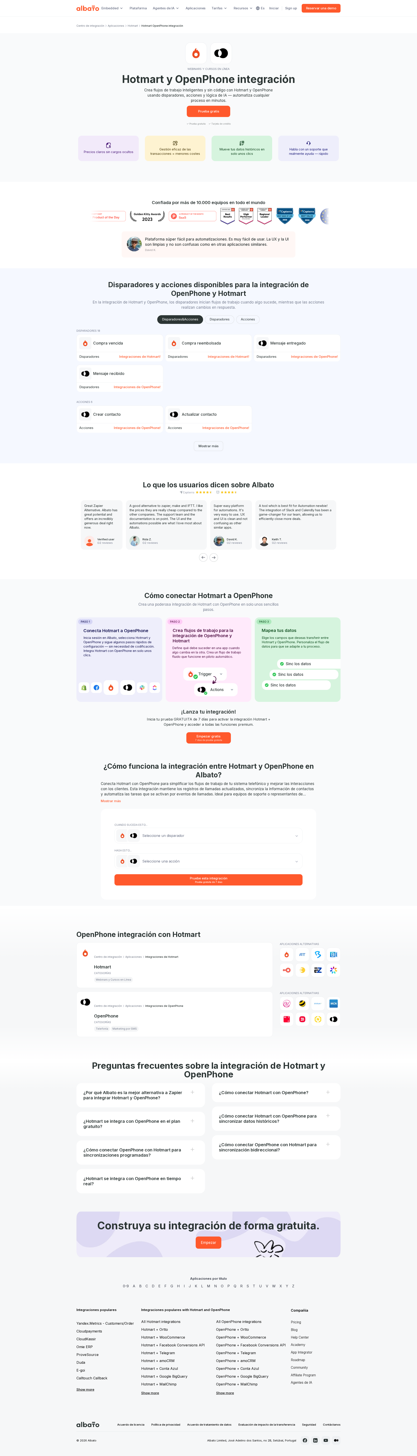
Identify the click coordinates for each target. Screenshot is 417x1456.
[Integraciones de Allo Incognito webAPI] (287, 1003)
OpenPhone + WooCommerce (241, 1337)
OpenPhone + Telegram (236, 1353)
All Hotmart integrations (160, 1321)
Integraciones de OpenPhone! (314, 357)
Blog (294, 1330)
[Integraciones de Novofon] (318, 1019)
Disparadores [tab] (220, 319)
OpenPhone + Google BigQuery (242, 1376)
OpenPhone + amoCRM (236, 1361)
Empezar (208, 1242)
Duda (80, 1362)
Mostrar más (208, 446)
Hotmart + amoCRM (158, 1361)
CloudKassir (86, 1339)
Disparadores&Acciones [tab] (180, 319)
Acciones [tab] (248, 319)
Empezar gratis (208, 737)
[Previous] (203, 557)
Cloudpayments (89, 1331)
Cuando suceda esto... (130, 824)
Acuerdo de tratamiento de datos (209, 1424)
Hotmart (133, 25)
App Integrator (301, 1352)
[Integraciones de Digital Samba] (287, 970)
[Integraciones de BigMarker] (318, 954)
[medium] (336, 1440)
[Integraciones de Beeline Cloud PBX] (302, 1003)
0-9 (126, 1286)
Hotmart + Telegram (158, 1353)
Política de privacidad (165, 1424)
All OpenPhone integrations (238, 1321)
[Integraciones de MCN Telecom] (333, 1003)
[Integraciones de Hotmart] (287, 954)
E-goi (80, 1370)
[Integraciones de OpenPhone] (333, 1019)
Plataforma (138, 8)
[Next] (213, 557)
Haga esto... (123, 850)
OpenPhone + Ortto (232, 1329)
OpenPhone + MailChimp (237, 1384)
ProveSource (87, 1354)
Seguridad (309, 1424)
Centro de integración (90, 25)
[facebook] (305, 1440)
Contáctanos (332, 1424)
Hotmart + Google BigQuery (164, 1376)
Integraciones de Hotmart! (140, 357)
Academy (298, 1345)
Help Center (300, 1337)
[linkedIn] (315, 1440)
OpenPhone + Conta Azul (237, 1368)
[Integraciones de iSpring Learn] (333, 970)
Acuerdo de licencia (130, 1424)
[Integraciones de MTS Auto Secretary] (287, 1019)
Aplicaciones (195, 8)
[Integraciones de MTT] (302, 1019)
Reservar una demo (321, 8)
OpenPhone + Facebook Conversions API (251, 1345)
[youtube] (325, 1440)
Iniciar (274, 8)
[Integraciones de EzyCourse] (318, 970)
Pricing (296, 1322)
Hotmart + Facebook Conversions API (173, 1345)
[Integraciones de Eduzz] (302, 970)
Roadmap (298, 1360)
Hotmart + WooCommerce (163, 1337)
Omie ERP (84, 1347)
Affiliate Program (303, 1375)
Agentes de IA (301, 1382)
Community (299, 1367)
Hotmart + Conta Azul (159, 1368)
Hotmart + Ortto (154, 1329)
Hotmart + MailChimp (159, 1384)
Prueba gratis (208, 111)
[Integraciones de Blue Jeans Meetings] (333, 954)
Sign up (291, 8)
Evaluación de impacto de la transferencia (266, 1424)
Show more (85, 1389)
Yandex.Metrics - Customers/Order (105, 1323)
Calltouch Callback (91, 1378)
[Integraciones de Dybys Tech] (318, 1003)
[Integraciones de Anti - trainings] (302, 954)
